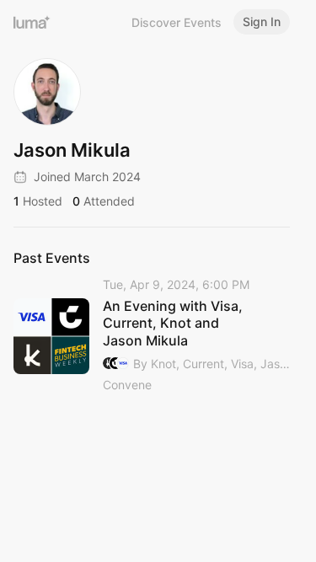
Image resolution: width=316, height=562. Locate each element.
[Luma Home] (32, 22)
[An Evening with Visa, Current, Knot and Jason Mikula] (151, 335)
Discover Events (176, 22)
